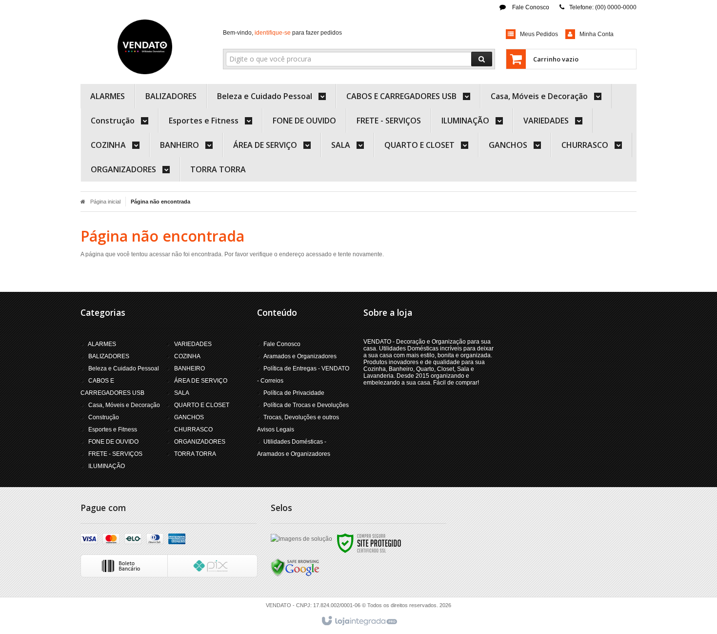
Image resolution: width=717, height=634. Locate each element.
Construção (103, 417)
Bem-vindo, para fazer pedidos (282, 32)
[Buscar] (481, 59)
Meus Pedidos (539, 34)
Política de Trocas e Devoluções (306, 405)
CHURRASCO (193, 429)
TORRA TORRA (195, 453)
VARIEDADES (193, 344)
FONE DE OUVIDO (113, 441)
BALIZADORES (108, 356)
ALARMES (102, 344)
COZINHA (187, 356)
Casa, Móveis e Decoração (124, 405)
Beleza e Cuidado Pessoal (123, 368)
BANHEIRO (189, 368)
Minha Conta (596, 34)
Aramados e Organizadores (300, 356)
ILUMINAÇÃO (106, 466)
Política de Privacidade (293, 392)
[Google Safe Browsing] (295, 567)
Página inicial (105, 202)
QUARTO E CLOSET (201, 405)
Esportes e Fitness (112, 429)
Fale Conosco (530, 7)
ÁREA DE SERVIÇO (200, 380)
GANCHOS (189, 417)
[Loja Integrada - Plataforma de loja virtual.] (358, 621)
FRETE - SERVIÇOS (115, 453)
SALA (181, 392)
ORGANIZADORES (199, 441)
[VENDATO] (144, 47)
